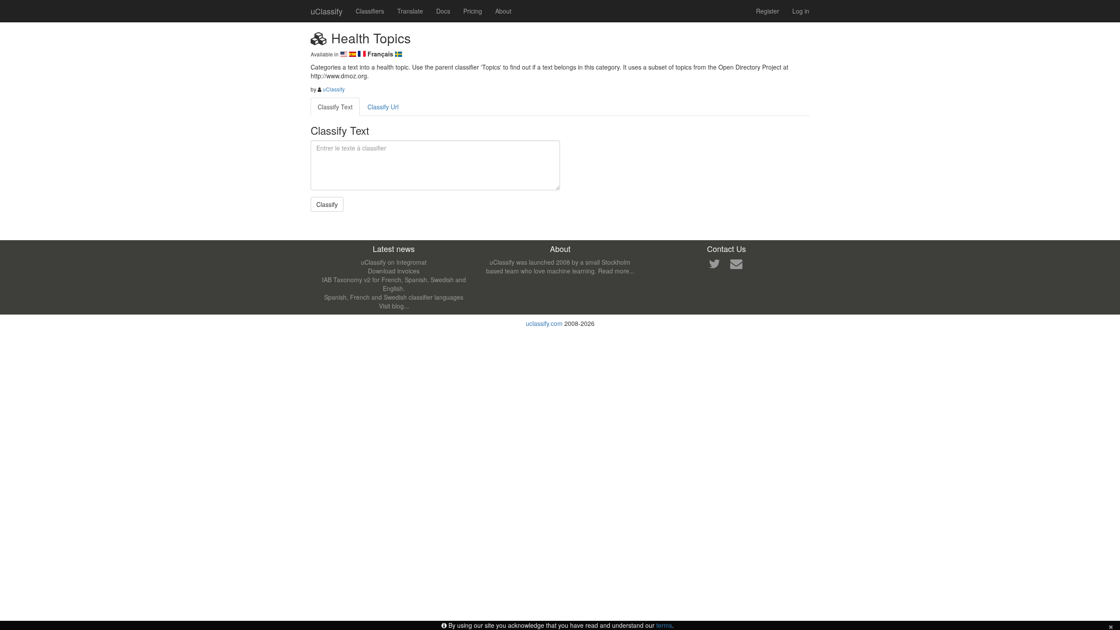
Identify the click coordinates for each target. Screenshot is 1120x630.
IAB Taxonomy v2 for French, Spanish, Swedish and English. (394, 284)
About (503, 11)
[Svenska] (398, 53)
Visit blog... (394, 305)
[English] (344, 53)
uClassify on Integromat (394, 262)
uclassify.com (544, 323)
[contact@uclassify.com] (736, 265)
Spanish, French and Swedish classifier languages (393, 297)
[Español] (353, 53)
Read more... (616, 270)
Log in (800, 11)
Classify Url (383, 106)
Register (767, 11)
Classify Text (335, 106)
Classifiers (370, 11)
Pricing (472, 11)
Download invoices (394, 270)
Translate (410, 11)
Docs (443, 11)
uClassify (327, 11)
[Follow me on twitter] (714, 265)
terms (664, 625)
